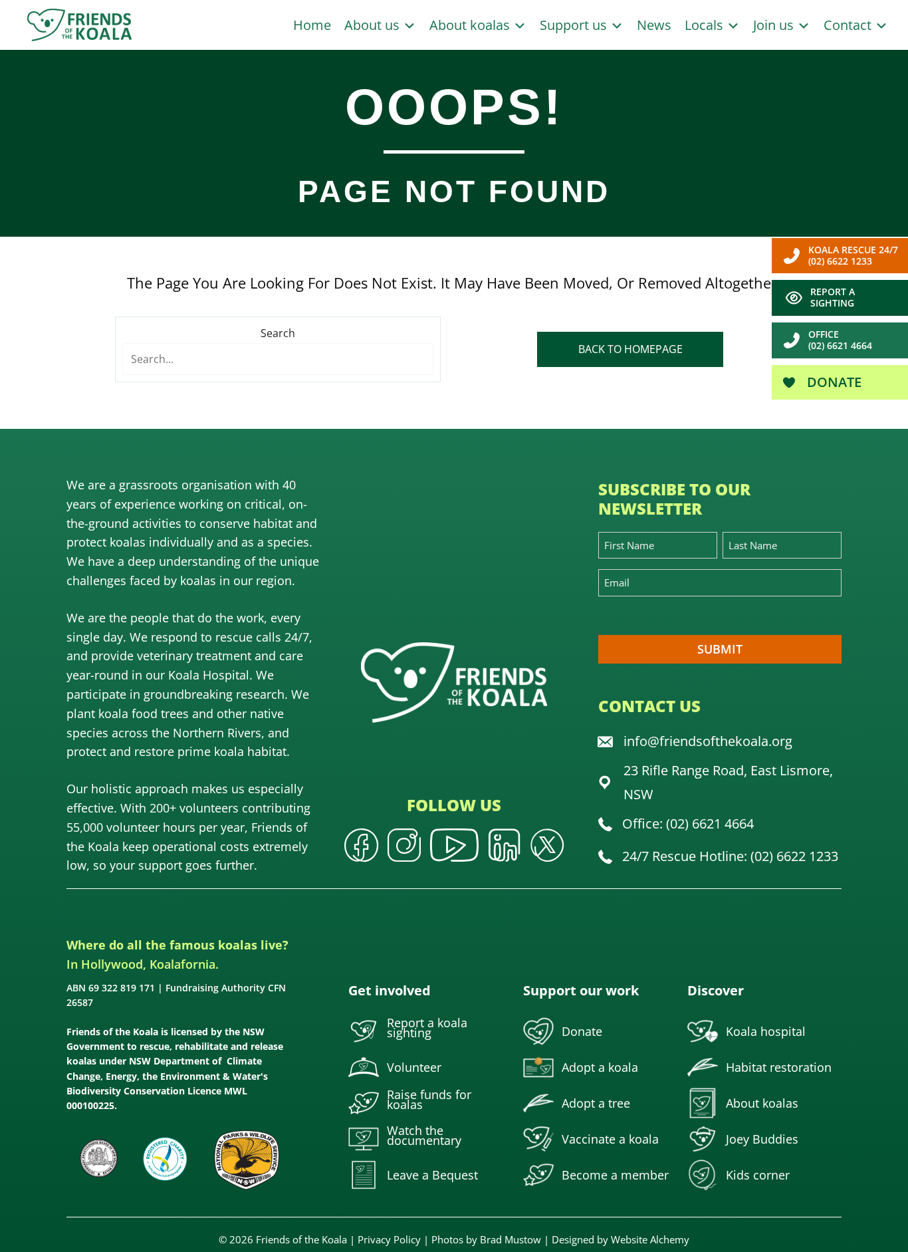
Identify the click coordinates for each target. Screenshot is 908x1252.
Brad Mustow (510, 1239)
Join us (775, 25)
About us (373, 25)
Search (278, 333)
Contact (849, 25)
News (654, 25)
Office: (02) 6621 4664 (688, 823)
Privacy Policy (389, 1239)
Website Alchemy (650, 1239)
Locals (706, 25)
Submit (719, 649)
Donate (832, 382)
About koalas (471, 25)
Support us (575, 25)
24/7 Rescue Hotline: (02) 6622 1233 (730, 856)
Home (312, 25)
